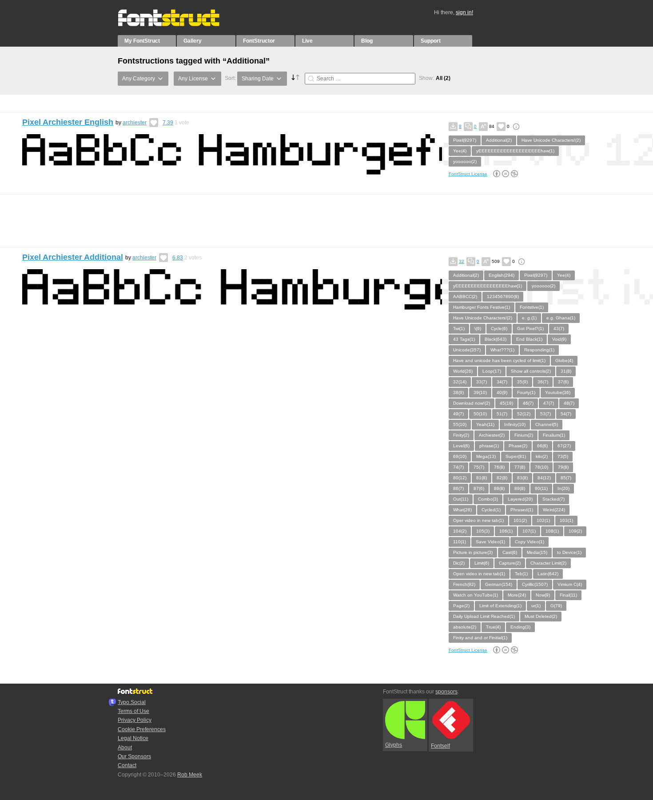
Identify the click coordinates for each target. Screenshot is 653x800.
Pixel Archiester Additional (72, 257)
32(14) (459, 381)
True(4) (493, 627)
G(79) (556, 605)
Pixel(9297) (464, 140)
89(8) (519, 488)
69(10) (459, 456)
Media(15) (537, 552)
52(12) (523, 413)
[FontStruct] (178, 24)
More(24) (517, 595)
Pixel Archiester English (67, 122)
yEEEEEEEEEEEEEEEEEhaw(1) (487, 285)
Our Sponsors (134, 756)
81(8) (481, 477)
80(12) (459, 477)
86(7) (458, 488)
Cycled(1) (491, 509)
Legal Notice (133, 738)
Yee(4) (459, 150)
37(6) (563, 381)
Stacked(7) (553, 499)
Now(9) (543, 595)
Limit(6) (481, 563)
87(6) (479, 488)
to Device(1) (569, 552)
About (125, 747)
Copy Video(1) (529, 541)
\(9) (477, 328)
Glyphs (393, 745)
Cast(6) (509, 552)
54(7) (566, 413)
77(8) (519, 467)
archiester (135, 122)
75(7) (479, 467)
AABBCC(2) (465, 296)
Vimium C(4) (569, 584)
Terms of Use (133, 711)
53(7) (545, 413)
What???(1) (502, 349)
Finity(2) (461, 435)
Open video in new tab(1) (479, 573)
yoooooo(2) (465, 161)
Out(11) (460, 499)
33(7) (481, 381)
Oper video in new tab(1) (478, 520)
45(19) (506, 403)
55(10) (459, 424)
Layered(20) (520, 499)
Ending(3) (520, 627)
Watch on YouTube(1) (475, 595)
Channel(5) (546, 424)
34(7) (502, 381)
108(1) (552, 531)
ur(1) (536, 605)
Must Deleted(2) (541, 616)
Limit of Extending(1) (500, 605)
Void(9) (559, 339)
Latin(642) (548, 573)
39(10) (480, 392)
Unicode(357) (467, 349)
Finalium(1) (554, 435)
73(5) (562, 456)
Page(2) (461, 605)
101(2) (520, 520)
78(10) (541, 467)
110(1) (459, 541)
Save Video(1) (490, 541)
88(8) (499, 488)
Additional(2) (499, 140)
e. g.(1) (529, 317)
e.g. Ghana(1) (560, 317)
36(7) (543, 381)
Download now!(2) (471, 403)
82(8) (502, 477)
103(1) (566, 520)
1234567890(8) (503, 296)
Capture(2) (510, 563)
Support (431, 41)
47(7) (548, 403)
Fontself (440, 746)
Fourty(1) (526, 392)
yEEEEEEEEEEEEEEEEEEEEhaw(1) (515, 150)
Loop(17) (491, 371)
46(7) (528, 403)
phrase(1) (489, 445)
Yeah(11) (485, 424)
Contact (127, 765)
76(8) (499, 467)
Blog (367, 41)
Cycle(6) (499, 328)
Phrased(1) (521, 509)
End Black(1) (529, 339)
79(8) (563, 467)
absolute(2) (464, 627)
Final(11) (568, 595)
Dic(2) (459, 563)
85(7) (566, 477)
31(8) (566, 371)
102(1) (543, 520)
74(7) (458, 467)
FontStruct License (468, 173)
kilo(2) (542, 456)
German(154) (498, 584)
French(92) (464, 584)
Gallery (192, 41)
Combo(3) (488, 499)
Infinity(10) (515, 424)
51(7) (502, 413)
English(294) (501, 275)
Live (307, 41)
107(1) (529, 531)
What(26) (462, 509)
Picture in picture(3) (473, 552)
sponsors (446, 692)
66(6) (542, 445)
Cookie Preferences (142, 729)
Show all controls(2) (531, 371)
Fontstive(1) (532, 307)
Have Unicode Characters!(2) (551, 140)
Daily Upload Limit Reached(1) (484, 616)
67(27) (564, 445)
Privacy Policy (134, 720)
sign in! (464, 12)
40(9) (502, 392)
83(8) (522, 477)
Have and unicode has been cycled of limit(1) (499, 360)
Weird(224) (554, 509)
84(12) (544, 477)
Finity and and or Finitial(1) (480, 637)
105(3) (483, 531)
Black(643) (495, 339)
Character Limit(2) (548, 563)
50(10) (480, 413)
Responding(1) (539, 349)
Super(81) (516, 456)
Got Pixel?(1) (530, 328)
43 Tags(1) (464, 339)
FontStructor (259, 41)
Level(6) (461, 445)
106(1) (506, 531)
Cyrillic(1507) (535, 584)
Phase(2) (518, 445)
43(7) (558, 328)
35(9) (522, 381)
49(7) (458, 413)
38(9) (458, 392)
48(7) (569, 403)
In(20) (563, 488)
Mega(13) (486, 456)
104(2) (459, 531)
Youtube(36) (557, 392)
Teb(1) (521, 573)
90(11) (541, 488)
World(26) (463, 371)
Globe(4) (564, 360)
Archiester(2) (492, 435)
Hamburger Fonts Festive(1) (481, 307)
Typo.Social (132, 702)
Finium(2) (523, 435)
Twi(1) (459, 328)
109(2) (575, 531)
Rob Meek (189, 775)
